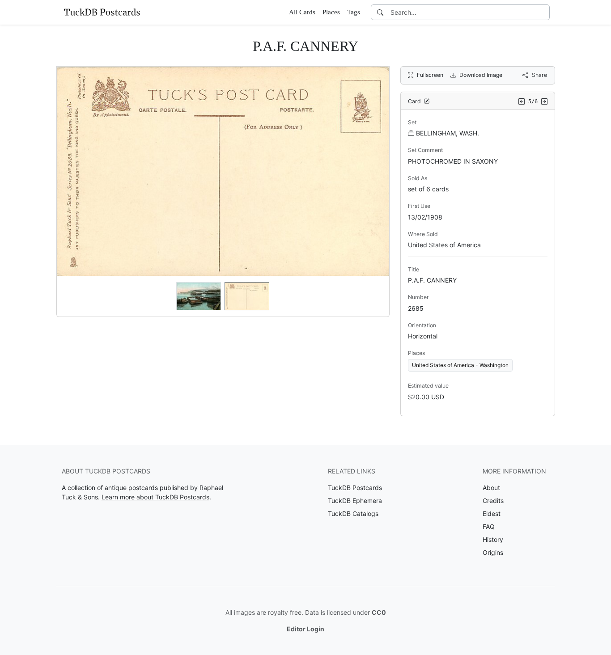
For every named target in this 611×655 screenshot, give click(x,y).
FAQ (489, 526)
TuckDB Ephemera (355, 500)
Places (331, 12)
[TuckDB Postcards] (102, 12)
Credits (493, 500)
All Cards (302, 12)
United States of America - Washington (460, 365)
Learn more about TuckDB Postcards (155, 497)
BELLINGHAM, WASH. (447, 133)
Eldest (492, 513)
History (493, 539)
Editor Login (305, 629)
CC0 (379, 612)
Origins (493, 552)
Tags (353, 12)
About (491, 487)
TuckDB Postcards (355, 487)
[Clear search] (543, 12)
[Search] (380, 12)
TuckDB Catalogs (353, 513)
